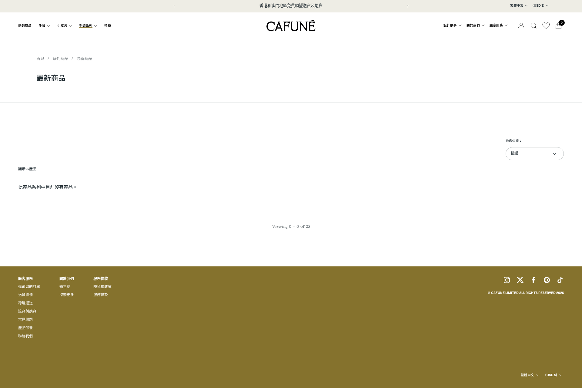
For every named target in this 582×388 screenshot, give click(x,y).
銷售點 (64, 287)
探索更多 (66, 295)
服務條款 (100, 295)
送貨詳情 (25, 295)
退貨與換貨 (27, 311)
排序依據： (514, 141)
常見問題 (25, 320)
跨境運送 (25, 303)
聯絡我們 (25, 336)
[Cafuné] (291, 25)
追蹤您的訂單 (29, 287)
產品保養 (25, 328)
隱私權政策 (102, 287)
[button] (533, 25)
